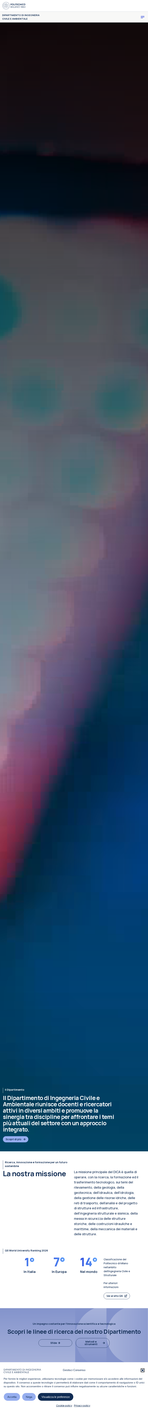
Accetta (11, 1396)
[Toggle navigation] (142, 17)
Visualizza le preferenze (56, 1396)
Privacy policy (82, 1405)
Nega (29, 1396)
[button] (142, 1370)
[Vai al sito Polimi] (14, 6)
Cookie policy (64, 1405)
